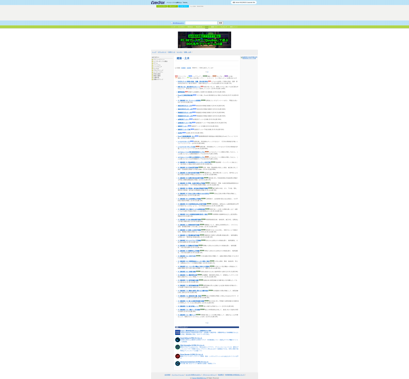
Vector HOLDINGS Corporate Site (245, 2)
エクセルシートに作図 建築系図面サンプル (191, 152)
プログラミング (158, 70)
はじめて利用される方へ (193, 375)
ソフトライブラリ (161, 6)
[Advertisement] (204, 14)
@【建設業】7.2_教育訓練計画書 (188, 280)
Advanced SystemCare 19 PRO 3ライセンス (194, 362)
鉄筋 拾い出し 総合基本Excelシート (189, 87)
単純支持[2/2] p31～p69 (185, 109)
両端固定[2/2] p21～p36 (185, 116)
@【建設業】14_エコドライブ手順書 (189, 240)
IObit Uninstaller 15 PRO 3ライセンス (192, 345)
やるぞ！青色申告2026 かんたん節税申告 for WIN (195, 330)
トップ (154, 52)
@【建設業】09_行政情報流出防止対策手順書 (192, 204)
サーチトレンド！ (178, 23)
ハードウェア (158, 66)
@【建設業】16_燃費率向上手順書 (189, 251)
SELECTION (200, 6)
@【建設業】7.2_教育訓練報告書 (188, 285)
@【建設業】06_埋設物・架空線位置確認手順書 (193, 188)
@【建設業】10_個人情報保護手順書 (189, 219)
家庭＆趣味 (157, 76)
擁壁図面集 (181, 92)
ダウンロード (162, 52)
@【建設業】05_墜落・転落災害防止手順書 (191, 183)
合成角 (180, 133)
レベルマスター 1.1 (184, 141)
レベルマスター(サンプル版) (187, 147)
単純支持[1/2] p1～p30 (185, 106)
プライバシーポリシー (209, 375)
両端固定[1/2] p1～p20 (185, 112)
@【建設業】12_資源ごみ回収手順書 (189, 230)
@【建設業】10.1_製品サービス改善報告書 (191, 209)
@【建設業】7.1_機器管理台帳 (187, 275)
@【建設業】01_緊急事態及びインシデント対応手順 (194, 162)
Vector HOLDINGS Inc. (199, 378)
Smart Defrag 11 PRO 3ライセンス (191, 338)
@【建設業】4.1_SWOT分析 (187, 256)
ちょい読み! (193, 6)
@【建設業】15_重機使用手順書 (188, 245)
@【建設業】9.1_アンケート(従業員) (189, 100)
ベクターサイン (183, 6)
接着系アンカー (183, 126)
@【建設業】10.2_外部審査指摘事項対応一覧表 (193, 214)
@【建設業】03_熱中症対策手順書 (189, 173)
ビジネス (179, 52)
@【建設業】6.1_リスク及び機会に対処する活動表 (194, 266)
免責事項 (221, 375)
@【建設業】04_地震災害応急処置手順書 (191, 178)
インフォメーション (178, 375)
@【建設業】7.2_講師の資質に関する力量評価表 (193, 290)
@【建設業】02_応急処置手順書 (188, 167)
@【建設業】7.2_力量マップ (187, 315)
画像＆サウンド (158, 79)
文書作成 (156, 77)
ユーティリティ (158, 72)
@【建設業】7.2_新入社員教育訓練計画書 (191, 301)
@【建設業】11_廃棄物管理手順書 (189, 225)
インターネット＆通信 (160, 61)
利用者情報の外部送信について (235, 375)
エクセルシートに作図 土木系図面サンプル (191, 157)
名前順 (189, 68)
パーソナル (157, 65)
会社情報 (167, 375)
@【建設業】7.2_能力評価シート (188, 306)
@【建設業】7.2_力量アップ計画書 (189, 309)
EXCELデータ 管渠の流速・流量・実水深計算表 (193, 81)
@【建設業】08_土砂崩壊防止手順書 (189, 199)
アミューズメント (159, 59)
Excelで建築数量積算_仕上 (186, 136)
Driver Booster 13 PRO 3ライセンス (191, 354)
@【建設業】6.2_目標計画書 (187, 271)
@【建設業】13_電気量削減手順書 (189, 235)
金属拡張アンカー (183, 119)
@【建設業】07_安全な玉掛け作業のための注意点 (194, 193)
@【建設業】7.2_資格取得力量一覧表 (190, 296)
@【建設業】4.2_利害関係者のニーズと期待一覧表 (194, 261)
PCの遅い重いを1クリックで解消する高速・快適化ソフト (198, 363)
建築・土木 (187, 52)
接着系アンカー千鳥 (184, 129)
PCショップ (173, 6)
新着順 (183, 68)
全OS (206, 27)
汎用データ (171, 52)
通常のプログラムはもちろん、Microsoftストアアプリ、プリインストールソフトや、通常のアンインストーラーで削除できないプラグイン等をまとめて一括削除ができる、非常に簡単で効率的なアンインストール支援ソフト (209, 348)
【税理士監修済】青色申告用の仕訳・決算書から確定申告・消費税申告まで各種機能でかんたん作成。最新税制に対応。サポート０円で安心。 (209, 333)
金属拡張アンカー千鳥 (185, 123)
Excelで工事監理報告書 (185, 95)
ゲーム (156, 63)
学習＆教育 (157, 74)
